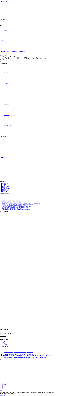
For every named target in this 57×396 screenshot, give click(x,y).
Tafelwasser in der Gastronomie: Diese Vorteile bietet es (12, 51)
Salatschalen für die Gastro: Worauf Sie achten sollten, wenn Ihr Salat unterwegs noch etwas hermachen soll (21, 203)
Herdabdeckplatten (5, 341)
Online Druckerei (5, 342)
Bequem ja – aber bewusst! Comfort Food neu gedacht (11, 208)
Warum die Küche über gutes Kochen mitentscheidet (11, 201)
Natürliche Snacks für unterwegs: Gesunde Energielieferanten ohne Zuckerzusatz (16, 206)
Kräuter (3, 187)
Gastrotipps (4, 365)
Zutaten (3, 191)
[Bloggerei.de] (2, 337)
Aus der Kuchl (4, 361)
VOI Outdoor (4, 343)
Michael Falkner (5, 344)
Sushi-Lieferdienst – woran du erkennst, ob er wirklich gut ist (13, 202)
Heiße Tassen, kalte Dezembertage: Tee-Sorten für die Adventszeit (13, 205)
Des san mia (4, 363)
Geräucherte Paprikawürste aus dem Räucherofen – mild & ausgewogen (15, 207)
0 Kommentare (2, 53)
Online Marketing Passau (6, 346)
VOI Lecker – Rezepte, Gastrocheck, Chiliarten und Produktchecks (14, 376)
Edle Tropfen (4, 364)
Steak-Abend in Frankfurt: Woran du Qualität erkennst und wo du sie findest (15, 200)
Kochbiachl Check (5, 186)
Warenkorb (4, 377)
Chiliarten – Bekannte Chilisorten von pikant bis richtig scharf (13, 362)
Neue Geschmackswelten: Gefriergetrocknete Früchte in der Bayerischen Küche (16, 209)
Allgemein (4, 183)
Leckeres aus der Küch (6, 188)
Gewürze (3, 185)
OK (0, 395)
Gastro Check (4, 184)
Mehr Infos (3, 395)
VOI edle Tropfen (5, 190)
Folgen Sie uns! (3, 195)
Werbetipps (4, 345)
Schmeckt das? (4, 189)
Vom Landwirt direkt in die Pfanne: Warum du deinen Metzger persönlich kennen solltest (17, 204)
